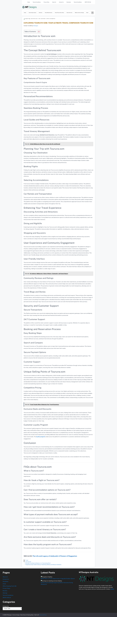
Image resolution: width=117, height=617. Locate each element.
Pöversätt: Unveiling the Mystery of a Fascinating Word (37, 563)
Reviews (5, 590)
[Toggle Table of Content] (38, 31)
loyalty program (40, 436)
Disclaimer (69, 2)
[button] (92, 13)
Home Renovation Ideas (59, 12)
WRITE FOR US (88, 2)
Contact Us (61, 2)
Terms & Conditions (37, 2)
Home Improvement (32, 12)
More (87, 12)
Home (28, 2)
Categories (6, 606)
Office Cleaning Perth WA (9, 586)
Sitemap (5, 593)
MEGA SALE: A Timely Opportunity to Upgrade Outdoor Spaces (58, 578)
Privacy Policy (46, 2)
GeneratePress (43, 614)
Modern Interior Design (79, 12)
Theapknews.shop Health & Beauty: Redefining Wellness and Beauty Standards (43, 564)
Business (40, 12)
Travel (26, 560)
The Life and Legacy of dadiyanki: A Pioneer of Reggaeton (54, 556)
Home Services (69, 12)
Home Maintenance (48, 12)
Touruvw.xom (28, 561)
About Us (54, 2)
